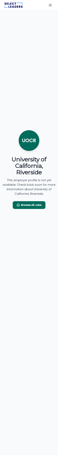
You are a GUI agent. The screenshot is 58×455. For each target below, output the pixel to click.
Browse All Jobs (31, 205)
